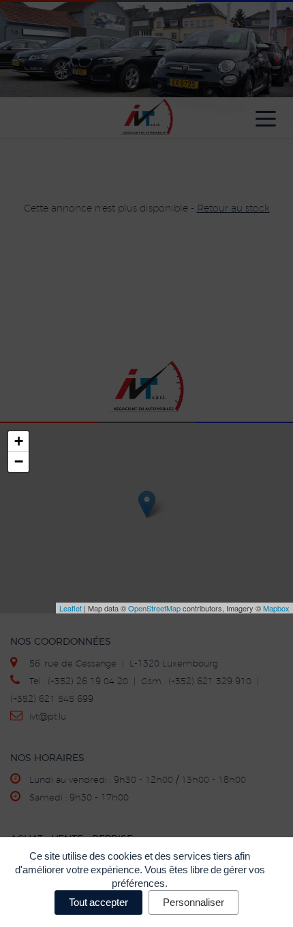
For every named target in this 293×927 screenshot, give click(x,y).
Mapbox (276, 608)
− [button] (18, 461)
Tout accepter (98, 902)
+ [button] (18, 441)
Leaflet (70, 608)
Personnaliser (193, 902)
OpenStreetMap (154, 608)
